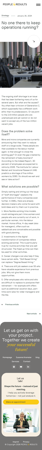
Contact (26, 361)
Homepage (7, 357)
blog (37, 357)
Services (15, 361)
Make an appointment (16, 402)
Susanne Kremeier (24, 357)
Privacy (26, 442)
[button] (38, 4)
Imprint (16, 442)
